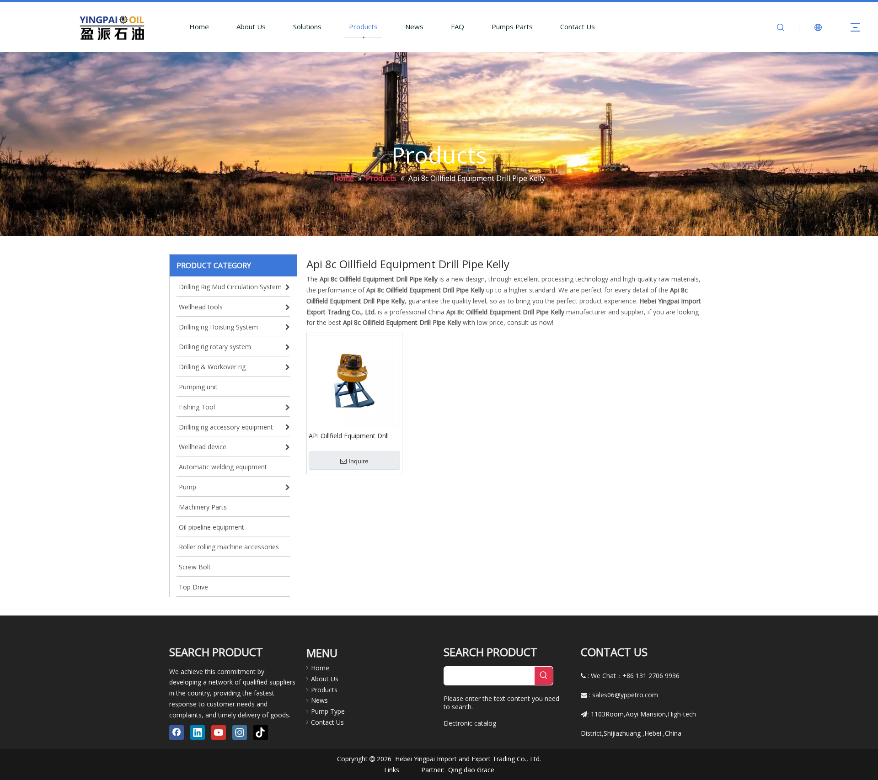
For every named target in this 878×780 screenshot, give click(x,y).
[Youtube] (218, 732)
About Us (251, 26)
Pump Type (328, 711)
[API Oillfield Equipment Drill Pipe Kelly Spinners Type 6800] (354, 380)
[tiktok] (260, 732)
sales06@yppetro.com (625, 694)
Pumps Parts (512, 26)
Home (199, 26)
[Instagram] (239, 732)
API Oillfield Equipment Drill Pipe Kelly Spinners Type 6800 (353, 435)
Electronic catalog (470, 723)
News (414, 26)
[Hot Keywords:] (544, 676)
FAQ (457, 26)
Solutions (307, 26)
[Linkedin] (197, 732)
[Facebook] (176, 732)
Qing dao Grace (471, 769)
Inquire (358, 461)
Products (363, 26)
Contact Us (577, 26)
